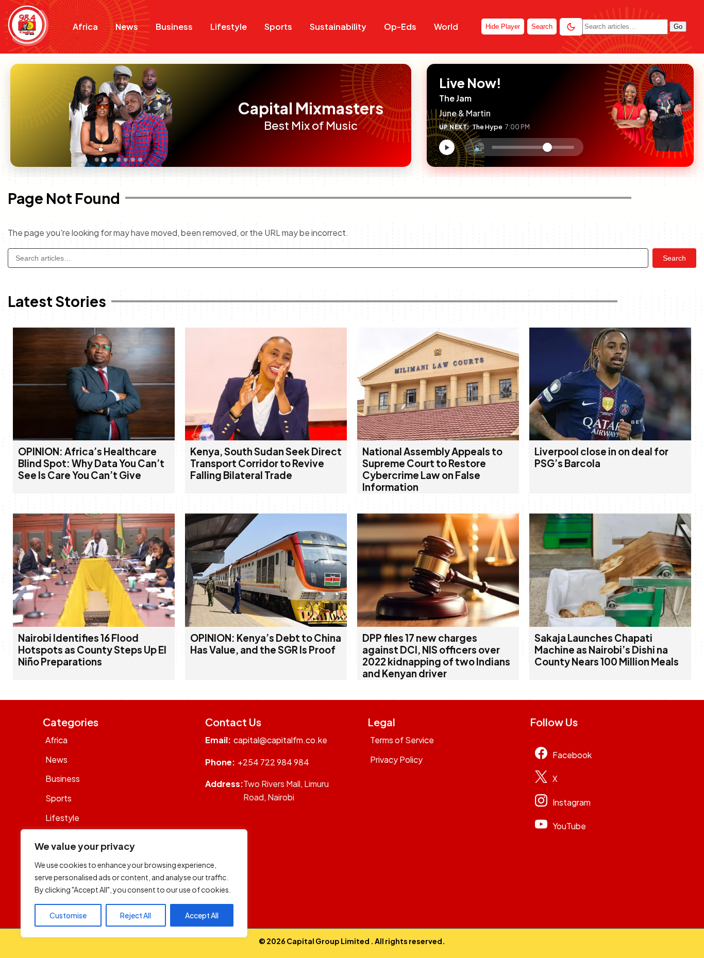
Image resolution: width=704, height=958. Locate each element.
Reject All (135, 915)
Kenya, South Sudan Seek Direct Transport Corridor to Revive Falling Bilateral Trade (266, 463)
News (126, 26)
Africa (85, 26)
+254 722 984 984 (273, 762)
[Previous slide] (21, 115)
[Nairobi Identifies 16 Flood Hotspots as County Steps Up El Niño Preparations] (94, 623)
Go (678, 26)
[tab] (97, 160)
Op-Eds (400, 26)
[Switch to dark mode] (571, 27)
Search (674, 258)
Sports (278, 26)
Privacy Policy (396, 759)
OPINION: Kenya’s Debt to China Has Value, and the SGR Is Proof (265, 644)
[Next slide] (220, 115)
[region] (134, 883)
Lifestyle (228, 26)
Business (174, 26)
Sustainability (338, 26)
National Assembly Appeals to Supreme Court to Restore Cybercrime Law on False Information (432, 469)
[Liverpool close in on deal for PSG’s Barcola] (610, 437)
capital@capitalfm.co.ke (280, 739)
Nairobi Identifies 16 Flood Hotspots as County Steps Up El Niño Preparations (92, 650)
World (446, 26)
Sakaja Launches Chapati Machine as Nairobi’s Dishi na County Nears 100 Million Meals (606, 650)
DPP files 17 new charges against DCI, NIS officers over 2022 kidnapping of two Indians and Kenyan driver (436, 655)
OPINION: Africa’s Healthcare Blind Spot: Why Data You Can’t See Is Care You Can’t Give (91, 463)
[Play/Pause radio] (447, 147)
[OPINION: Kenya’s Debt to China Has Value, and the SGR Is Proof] (266, 623)
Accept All (202, 915)
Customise (68, 915)
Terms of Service (402, 739)
